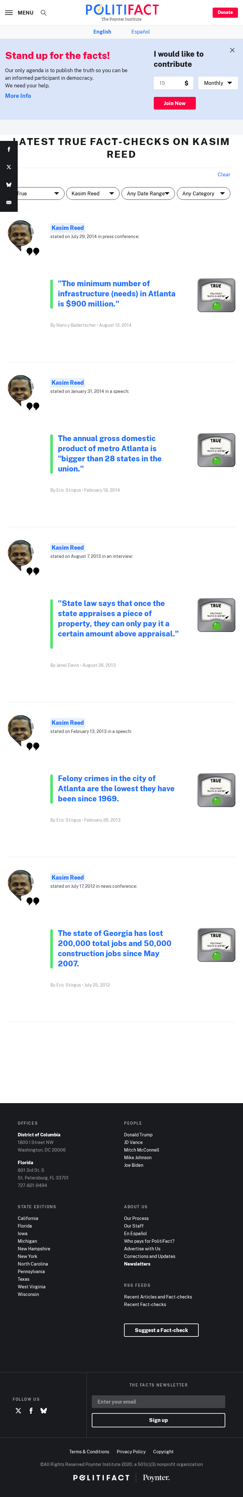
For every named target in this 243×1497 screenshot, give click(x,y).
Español (140, 31)
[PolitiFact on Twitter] (18, 1411)
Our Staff (134, 1226)
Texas (23, 1279)
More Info (18, 95)
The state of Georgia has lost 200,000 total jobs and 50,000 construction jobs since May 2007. (114, 948)
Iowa (23, 1233)
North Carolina (33, 1263)
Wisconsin (28, 1294)
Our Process (136, 1218)
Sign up (158, 1420)
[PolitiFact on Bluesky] (43, 1411)
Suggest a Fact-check (161, 1330)
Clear (224, 174)
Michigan (27, 1241)
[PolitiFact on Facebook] (31, 1411)
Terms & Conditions (89, 1451)
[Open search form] (43, 12)
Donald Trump (138, 1134)
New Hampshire (34, 1248)
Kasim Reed (68, 227)
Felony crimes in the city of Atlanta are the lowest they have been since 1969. (116, 788)
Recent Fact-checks (145, 1304)
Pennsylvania (31, 1271)
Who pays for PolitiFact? (149, 1241)
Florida (25, 1226)
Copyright (163, 1451)
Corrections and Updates (149, 1256)
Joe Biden (133, 1165)
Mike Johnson (138, 1157)
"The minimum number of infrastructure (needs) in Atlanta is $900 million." (117, 293)
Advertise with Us (142, 1248)
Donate (225, 12)
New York (27, 1256)
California (28, 1218)
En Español (135, 1233)
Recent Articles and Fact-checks (158, 1296)
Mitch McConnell (141, 1150)
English (102, 31)
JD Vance (133, 1142)
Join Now (175, 103)
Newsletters (137, 1263)
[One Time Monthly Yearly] (218, 83)
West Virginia (32, 1286)
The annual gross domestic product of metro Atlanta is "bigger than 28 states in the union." (110, 453)
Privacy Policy (131, 1451)
